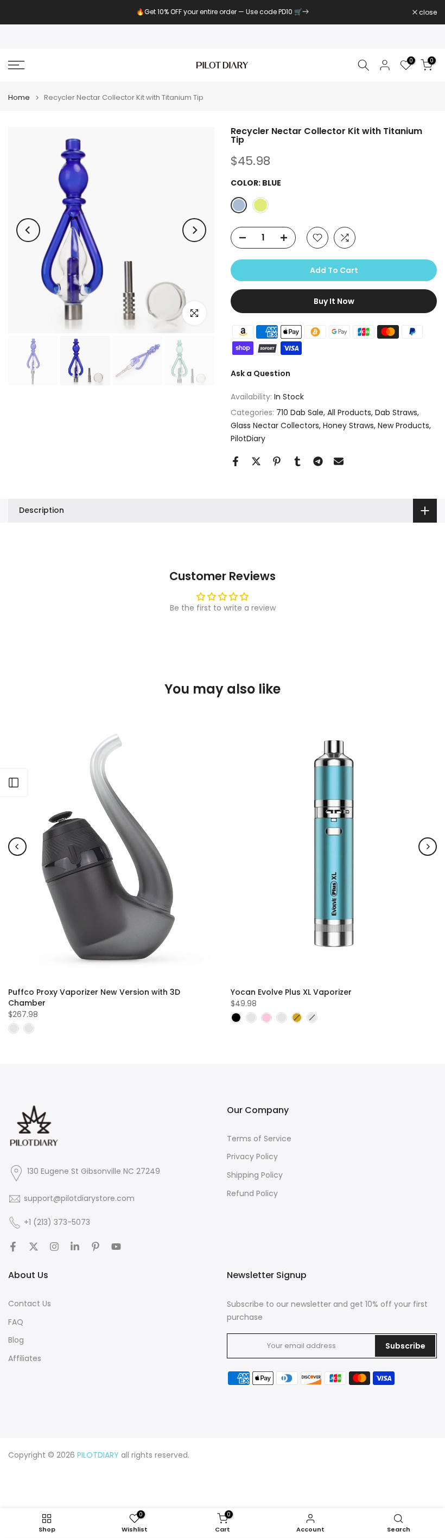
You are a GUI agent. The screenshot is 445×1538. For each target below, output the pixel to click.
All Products (349, 412)
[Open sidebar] (13, 782)
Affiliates (24, 1358)
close (23, 12)
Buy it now (334, 301)
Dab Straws (396, 412)
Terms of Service (259, 1139)
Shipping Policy (255, 1175)
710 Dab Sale (299, 412)
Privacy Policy (252, 1157)
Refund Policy (252, 1194)
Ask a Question (260, 373)
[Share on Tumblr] (297, 461)
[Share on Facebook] (235, 461)
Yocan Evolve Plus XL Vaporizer (291, 992)
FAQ (15, 1322)
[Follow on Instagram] (54, 1246)
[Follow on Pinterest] (95, 1246)
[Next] (194, 230)
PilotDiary (248, 438)
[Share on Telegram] (318, 461)
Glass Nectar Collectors (275, 425)
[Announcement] (222, 12)
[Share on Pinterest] (277, 461)
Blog (16, 1340)
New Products (403, 425)
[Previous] (28, 230)
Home (19, 97)
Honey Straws (348, 425)
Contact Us (29, 1304)
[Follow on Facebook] (13, 1246)
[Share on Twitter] (256, 461)
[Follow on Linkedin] (75, 1246)
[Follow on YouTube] (116, 1246)
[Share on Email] (339, 461)
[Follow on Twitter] (34, 1246)
